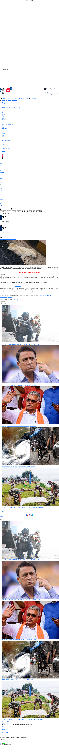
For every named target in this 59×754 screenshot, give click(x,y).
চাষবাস (3, 130)
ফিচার (3, 144)
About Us (4, 726)
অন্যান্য (7, 114)
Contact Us (4, 729)
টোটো (16, 107)
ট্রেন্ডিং (3, 135)
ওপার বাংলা (3, 119)
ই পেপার (3, 132)
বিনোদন (22, 98)
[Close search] (44, 90)
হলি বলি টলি (3, 124)
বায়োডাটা (3, 127)
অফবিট (3, 116)
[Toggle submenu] (0, 184)
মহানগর (4, 98)
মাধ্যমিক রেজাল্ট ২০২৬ (5, 147)
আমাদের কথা (4, 140)
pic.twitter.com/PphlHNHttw (6, 297)
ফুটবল (5, 114)
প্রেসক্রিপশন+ (15, 98)
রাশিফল (34, 98)
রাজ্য (6, 98)
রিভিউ (6, 124)
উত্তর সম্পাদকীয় (8, 140)
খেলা (19, 98)
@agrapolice (42, 295)
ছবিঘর (31, 98)
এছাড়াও (1, 205)
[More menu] (58, 98)
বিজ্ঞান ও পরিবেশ (4, 128)
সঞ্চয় (37, 98)
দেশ (8, 98)
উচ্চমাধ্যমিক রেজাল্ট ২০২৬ (6, 148)
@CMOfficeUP (48, 295)
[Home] (6, 89)
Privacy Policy (5, 732)
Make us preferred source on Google (8, 239)
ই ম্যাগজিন (3, 133)
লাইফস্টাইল (27, 98)
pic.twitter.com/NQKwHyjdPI (6, 283)
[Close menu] (0, 161)
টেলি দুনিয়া (11, 124)
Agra (1, 510)
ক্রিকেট (3, 114)
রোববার (3, 142)
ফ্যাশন (9, 107)
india (3, 723)
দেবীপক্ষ (3, 145)
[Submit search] (51, 94)
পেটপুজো (12, 107)
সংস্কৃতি (8, 124)
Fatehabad (4, 510)
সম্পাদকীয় (3, 139)
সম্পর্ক (7, 107)
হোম (2, 102)
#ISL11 (3, 103)
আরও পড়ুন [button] (1, 516)
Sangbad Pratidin (5, 721)
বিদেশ (11, 98)
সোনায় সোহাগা (4, 149)
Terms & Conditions (6, 735)
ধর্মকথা (3, 118)
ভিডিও (3, 137)
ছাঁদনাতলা (3, 151)
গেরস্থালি (18, 107)
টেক (14, 107)
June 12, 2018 (18, 286)
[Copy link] (1, 225)
